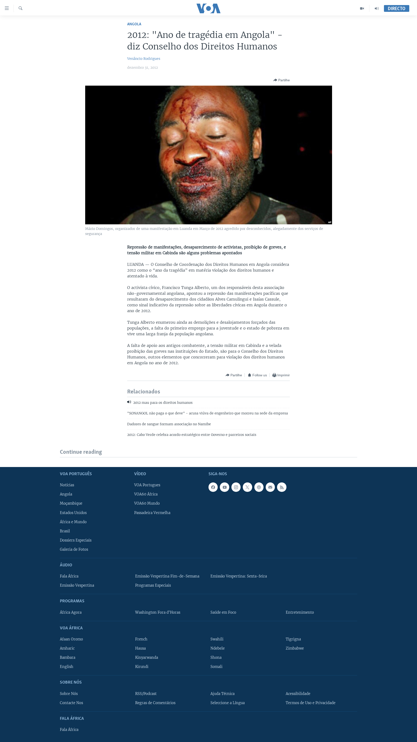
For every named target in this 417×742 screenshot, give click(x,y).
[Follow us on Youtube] (224, 487)
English (66, 667)
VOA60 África (146, 494)
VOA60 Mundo (147, 503)
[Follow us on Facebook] (213, 487)
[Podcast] (259, 487)
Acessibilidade (298, 693)
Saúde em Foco (223, 612)
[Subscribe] (270, 487)
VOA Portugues (147, 485)
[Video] (362, 8)
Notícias (67, 485)
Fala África (69, 576)
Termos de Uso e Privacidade (310, 703)
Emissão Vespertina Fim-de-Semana (167, 576)
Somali (216, 667)
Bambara (67, 657)
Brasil (65, 531)
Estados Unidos (73, 512)
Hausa (140, 648)
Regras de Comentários (155, 703)
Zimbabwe (295, 648)
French (141, 639)
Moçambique (71, 503)
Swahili (216, 639)
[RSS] (281, 487)
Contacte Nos (71, 703)
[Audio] (376, 8)
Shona (216, 657)
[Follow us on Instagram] (236, 487)
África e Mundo (73, 522)
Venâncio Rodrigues (143, 58)
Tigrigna (293, 639)
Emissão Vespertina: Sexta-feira (238, 576)
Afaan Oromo (71, 639)
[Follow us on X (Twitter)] (247, 487)
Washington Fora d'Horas (157, 612)
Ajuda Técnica (222, 693)
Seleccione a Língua (227, 703)
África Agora (71, 612)
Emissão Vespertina (77, 585)
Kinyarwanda (146, 657)
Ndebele (217, 648)
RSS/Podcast (146, 693)
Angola (134, 24)
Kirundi (141, 667)
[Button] (281, 80)
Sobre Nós (69, 693)
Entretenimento (300, 612)
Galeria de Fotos (74, 549)
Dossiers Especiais (75, 540)
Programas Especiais (153, 585)
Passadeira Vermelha (152, 512)
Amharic (67, 648)
